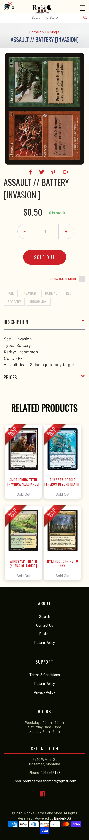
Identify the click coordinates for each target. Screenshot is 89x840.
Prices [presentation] (10, 377)
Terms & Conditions (44, 675)
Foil (11, 293)
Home (34, 32)
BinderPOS (62, 818)
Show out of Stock (63, 279)
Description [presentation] (16, 322)
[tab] (44, 324)
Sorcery (14, 301)
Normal (51, 293)
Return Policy (44, 684)
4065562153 (50, 773)
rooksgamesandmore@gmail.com (49, 781)
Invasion (29, 293)
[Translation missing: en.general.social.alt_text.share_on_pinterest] (54, 172)
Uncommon (38, 301)
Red (68, 293)
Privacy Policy (44, 692)
